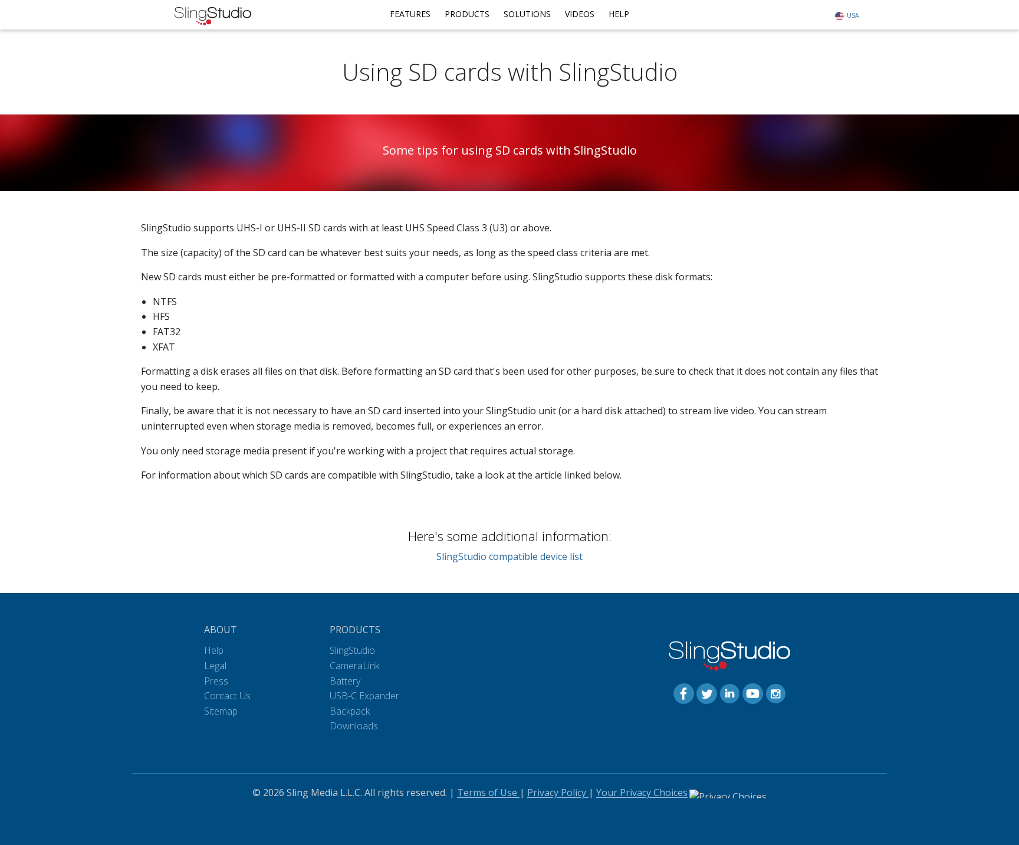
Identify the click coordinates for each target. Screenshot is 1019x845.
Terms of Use (488, 792)
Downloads (354, 725)
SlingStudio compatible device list (509, 556)
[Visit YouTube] (752, 692)
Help (619, 13)
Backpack (350, 711)
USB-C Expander (364, 695)
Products (467, 13)
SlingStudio (352, 650)
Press (216, 680)
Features (410, 13)
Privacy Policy (558, 792)
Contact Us (227, 695)
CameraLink (354, 665)
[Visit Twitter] (706, 692)
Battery (345, 680)
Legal (215, 665)
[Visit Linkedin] (729, 692)
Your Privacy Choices (642, 792)
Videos (579, 13)
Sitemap (221, 711)
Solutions (527, 13)
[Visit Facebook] (683, 692)
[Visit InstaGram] (775, 692)
